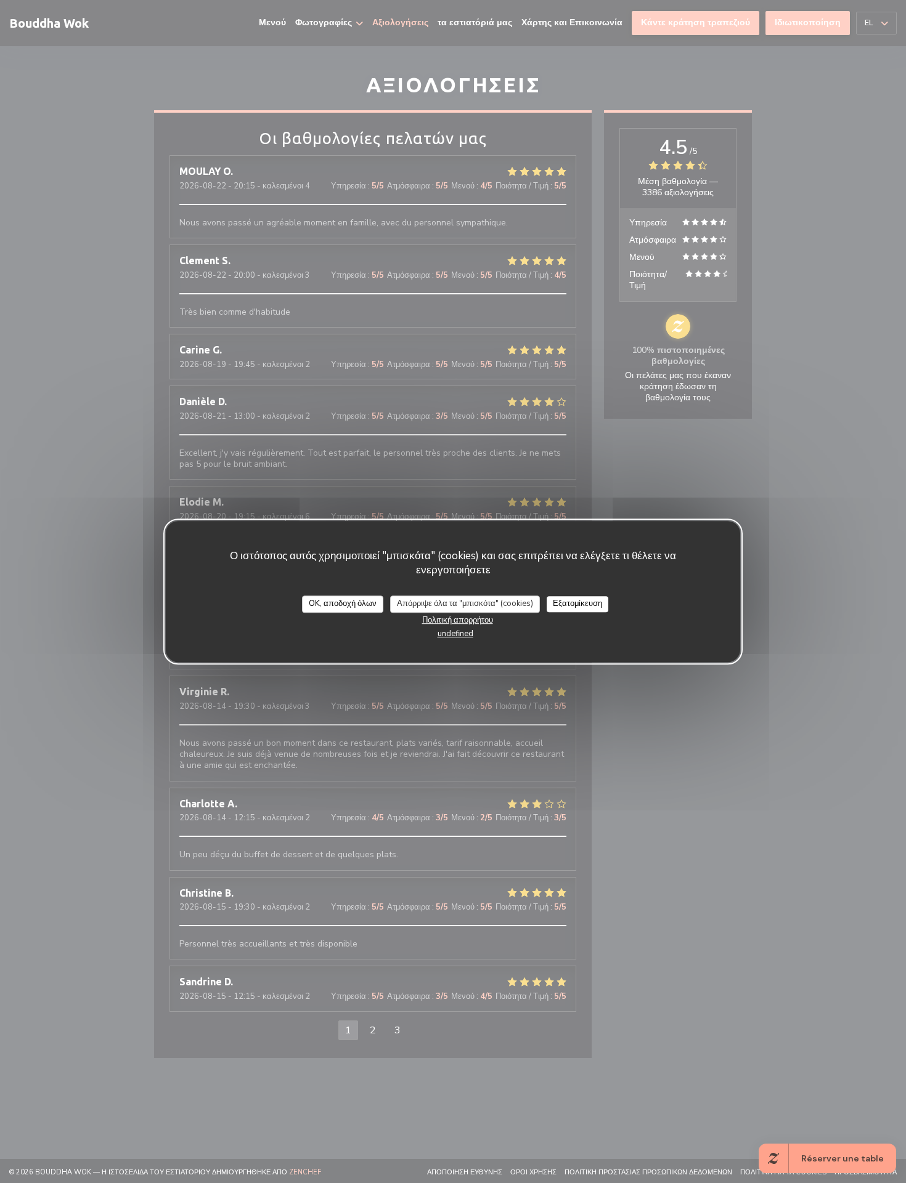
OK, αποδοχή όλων (343, 603)
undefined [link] (455, 633)
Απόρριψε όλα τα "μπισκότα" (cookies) (465, 603)
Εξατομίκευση (577, 603)
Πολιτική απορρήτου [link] (457, 619)
